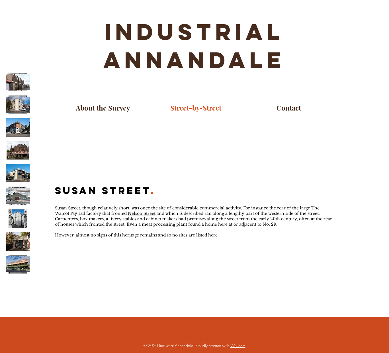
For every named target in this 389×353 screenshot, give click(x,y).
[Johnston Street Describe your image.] (18, 264)
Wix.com (237, 345)
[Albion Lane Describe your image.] (18, 82)
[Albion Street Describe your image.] (18, 104)
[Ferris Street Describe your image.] (18, 218)
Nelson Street (141, 213)
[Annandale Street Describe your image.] (18, 127)
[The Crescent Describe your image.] (18, 196)
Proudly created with (212, 345)
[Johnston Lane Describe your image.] (18, 241)
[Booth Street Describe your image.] (18, 150)
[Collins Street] (18, 173)
